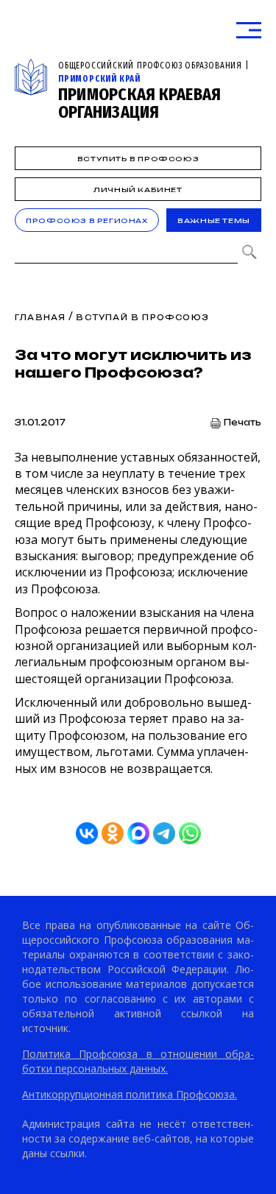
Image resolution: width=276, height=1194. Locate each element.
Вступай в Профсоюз (142, 317)
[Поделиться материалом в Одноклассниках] (113, 833)
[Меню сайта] (248, 30)
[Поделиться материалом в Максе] (138, 833)
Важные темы (213, 220)
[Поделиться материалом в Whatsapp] (190, 833)
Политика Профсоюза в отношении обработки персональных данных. (138, 1061)
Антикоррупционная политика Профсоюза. (129, 1094)
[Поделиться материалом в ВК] (87, 833)
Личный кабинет (137, 190)
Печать (242, 423)
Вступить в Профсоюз (138, 159)
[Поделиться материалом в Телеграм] (164, 833)
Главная (40, 317)
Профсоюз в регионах (86, 220)
